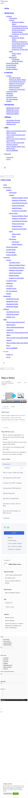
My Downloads (10, 252)
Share (25, 382)
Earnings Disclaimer (7, 642)
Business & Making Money (17, 265)
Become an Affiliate (7, 667)
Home (5, 185)
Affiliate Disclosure (7, 644)
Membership (7, 296)
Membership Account (12, 299)
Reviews (13, 406)
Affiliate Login (10, 317)
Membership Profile (12, 304)
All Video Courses (14, 262)
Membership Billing (12, 306)
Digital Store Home (12, 247)
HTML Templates (17, 244)
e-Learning (6, 257)
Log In (8, 357)
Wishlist (8, 293)
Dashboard (9, 283)
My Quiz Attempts (11, 291)
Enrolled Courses (11, 288)
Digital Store (7, 187)
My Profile (9, 286)
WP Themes (15, 242)
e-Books (11, 195)
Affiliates (6, 309)
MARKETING (9, 602)
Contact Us (9, 354)
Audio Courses (16, 234)
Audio (11, 231)
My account (5, 659)
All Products (13, 192)
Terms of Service (6, 641)
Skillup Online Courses (14, 564)
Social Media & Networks (19, 203)
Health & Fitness (17, 208)
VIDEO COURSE (10, 607)
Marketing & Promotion (19, 200)
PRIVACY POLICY (7, 793)
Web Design (12, 239)
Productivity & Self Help (19, 210)
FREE (5, 319)
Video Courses (13, 213)
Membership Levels (12, 301)
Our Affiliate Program (12, 311)
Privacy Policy (6, 639)
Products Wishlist (11, 254)
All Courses (5, 661)
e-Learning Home (11, 280)
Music (14, 236)
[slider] (6, 401)
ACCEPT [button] (16, 793)
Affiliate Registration (12, 314)
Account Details (11, 249)
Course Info (5, 406)
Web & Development (18, 205)
